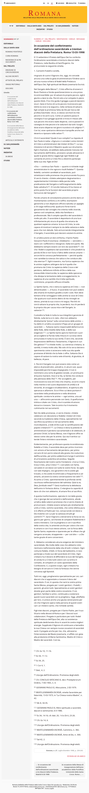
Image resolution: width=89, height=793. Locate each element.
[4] (75, 143)
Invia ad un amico (77, 756)
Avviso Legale (49, 788)
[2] (83, 127)
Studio (50, 29)
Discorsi (9, 88)
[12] (45, 344)
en (44, 3)
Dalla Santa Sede (34, 26)
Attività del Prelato (14, 80)
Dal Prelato (49, 26)
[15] (58, 464)
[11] (44, 332)
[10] (43, 310)
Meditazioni (62, 39)
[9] (46, 261)
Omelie (6, 92)
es (48, 3)
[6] (49, 187)
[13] (56, 378)
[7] (55, 192)
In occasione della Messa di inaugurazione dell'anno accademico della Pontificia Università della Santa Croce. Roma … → (72, 769)
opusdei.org (57, 785)
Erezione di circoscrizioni (12, 71)
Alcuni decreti (12, 76)
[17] (53, 485)
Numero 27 (38, 39)
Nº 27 (16, 39)
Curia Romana (12, 56)
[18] (43, 516)
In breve (9, 156)
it (51, 3)
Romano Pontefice (14, 52)
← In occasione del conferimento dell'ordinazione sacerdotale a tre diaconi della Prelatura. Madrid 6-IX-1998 (47, 769)
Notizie (75, 26)
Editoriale (20, 26)
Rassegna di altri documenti (13, 61)
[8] (79, 246)
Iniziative (41, 29)
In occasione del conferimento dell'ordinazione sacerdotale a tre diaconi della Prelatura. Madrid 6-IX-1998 (15, 102)
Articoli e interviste (15, 140)
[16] (81, 476)
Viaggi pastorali (13, 84)
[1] (57, 89)
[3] (63, 133)
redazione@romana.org (36, 787)
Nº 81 (11, 26)
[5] (75, 169)
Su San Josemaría (63, 26)
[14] (51, 427)
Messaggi (80, 39)
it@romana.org (62, 787)
